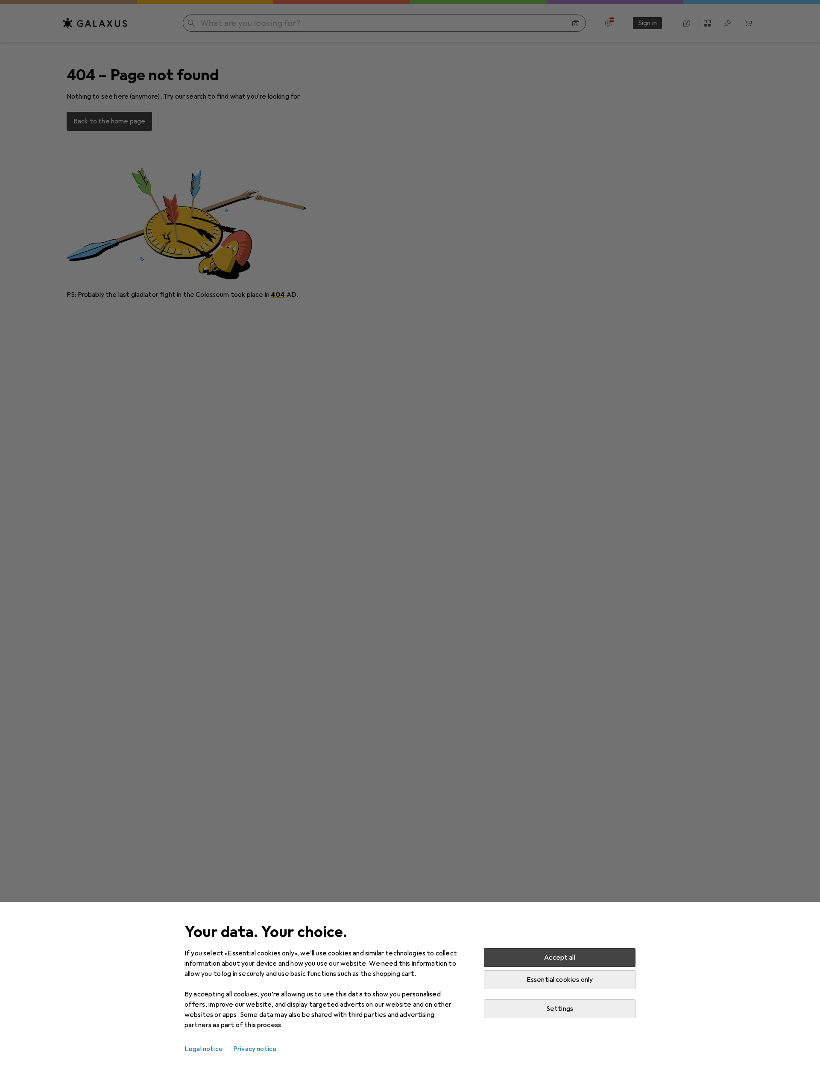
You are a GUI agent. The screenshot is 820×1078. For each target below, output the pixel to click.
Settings (559, 1009)
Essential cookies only (560, 979)
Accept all (559, 957)
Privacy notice (255, 1049)
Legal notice (203, 1049)
